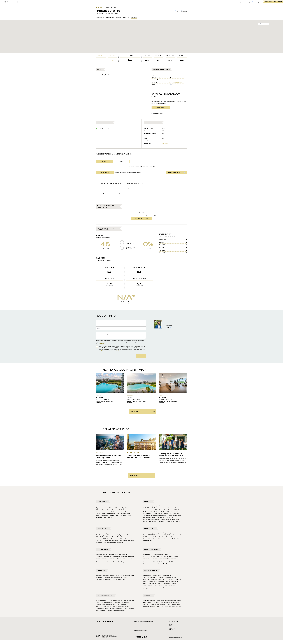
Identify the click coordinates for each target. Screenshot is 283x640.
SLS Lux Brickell (154, 513)
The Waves (171, 606)
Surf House (149, 604)
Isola (158, 537)
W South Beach (110, 537)
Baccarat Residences (153, 519)
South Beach (103, 528)
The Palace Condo (152, 511)
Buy (221, 2)
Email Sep (166, 327)
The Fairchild (169, 579)
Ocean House (114, 540)
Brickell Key (149, 528)
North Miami (172, 75)
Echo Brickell (152, 517)
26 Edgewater (115, 511)
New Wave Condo (104, 508)
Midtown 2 (99, 575)
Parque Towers (111, 604)
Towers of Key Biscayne (118, 562)
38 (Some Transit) (166, 141)
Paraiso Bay (121, 510)
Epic (147, 556)
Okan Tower (154, 558)
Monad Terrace (124, 538)
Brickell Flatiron (161, 517)
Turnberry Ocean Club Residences (115, 610)
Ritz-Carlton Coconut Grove (154, 585)
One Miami (153, 564)
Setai (123, 535)
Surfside (147, 596)
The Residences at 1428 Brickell (158, 515)
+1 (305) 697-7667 (137, 629)
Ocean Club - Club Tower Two (121, 556)
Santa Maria (158, 510)
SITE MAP (171, 629)
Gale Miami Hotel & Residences (158, 562)
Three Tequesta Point (158, 533)
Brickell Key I (155, 535)
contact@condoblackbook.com (140, 630)
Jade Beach (126, 600)
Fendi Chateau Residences (163, 600)
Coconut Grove (150, 571)
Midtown (101, 571)
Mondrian (110, 535)
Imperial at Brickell (149, 510)
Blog (249, 2)
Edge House (122, 515)
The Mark (149, 506)
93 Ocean (178, 606)
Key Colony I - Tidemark (121, 558)
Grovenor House (162, 583)
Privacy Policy (101, 343)
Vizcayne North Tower (163, 564)
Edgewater (102, 501)
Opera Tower (109, 506)
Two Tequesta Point (171, 533)
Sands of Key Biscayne (105, 562)
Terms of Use (141, 342)
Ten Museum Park (147, 554)
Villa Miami (110, 517)
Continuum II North (111, 533)
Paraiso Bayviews (106, 511)
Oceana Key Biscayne (101, 554)
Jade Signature (104, 602)
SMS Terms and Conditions (115, 350)
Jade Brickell (152, 521)
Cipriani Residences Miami (167, 519)
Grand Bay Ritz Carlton (114, 554)
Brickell (147, 501)
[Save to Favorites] (121, 391)
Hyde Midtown (113, 575)
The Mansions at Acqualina (121, 602)
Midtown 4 (105, 575)
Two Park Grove (156, 575)
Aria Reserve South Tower (107, 515)
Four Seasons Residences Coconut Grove (156, 581)
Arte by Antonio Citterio (149, 600)
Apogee (104, 535)
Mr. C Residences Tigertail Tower (156, 579)
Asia (150, 533)
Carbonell (145, 533)
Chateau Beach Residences (114, 600)
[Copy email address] (170, 327)
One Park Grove (147, 575)
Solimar (162, 602)
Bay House (114, 510)
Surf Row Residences (159, 604)
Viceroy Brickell (176, 521)
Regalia (102, 606)
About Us (171, 624)
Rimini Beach (155, 602)
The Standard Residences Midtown (112, 577)
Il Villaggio (102, 537)
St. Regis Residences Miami (164, 521)
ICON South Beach (104, 540)
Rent (225, 2)
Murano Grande (120, 537)
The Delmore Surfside (161, 606)
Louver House (115, 538)
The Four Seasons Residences (159, 508)
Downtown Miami (151, 549)
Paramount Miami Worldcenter (164, 556)
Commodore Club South (107, 558)
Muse (111, 602)
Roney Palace (123, 540)
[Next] (185, 383)
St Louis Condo (165, 537)
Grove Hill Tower (151, 583)
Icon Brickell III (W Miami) (165, 511)
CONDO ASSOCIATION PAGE (175, 627)
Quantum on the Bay (120, 506)
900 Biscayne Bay (158, 554)
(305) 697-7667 (168, 325)
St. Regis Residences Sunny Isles (118, 608)
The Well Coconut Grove (153, 587)
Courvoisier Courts (150, 537)
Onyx (105, 517)
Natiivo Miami (163, 558)
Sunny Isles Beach (105, 596)
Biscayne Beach (105, 510)
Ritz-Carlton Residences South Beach (113, 542)
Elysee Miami (124, 511)
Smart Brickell (163, 513)
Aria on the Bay (119, 508)
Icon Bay (112, 508)
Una (169, 513)
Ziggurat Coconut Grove (168, 587)
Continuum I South (101, 533)
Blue (116, 515)
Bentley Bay (117, 535)
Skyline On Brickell (168, 510)
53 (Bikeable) (165, 143)
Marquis (152, 556)
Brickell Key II (164, 535)
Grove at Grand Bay (155, 577)
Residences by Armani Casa (113, 606)
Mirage (173, 600)
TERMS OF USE (172, 628)
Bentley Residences (101, 600)
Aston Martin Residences (155, 560)
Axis (144, 506)
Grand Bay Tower (108, 556)
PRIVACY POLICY (172, 631)
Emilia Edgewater (106, 513)
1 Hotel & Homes (106, 538)
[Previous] (98, 383)
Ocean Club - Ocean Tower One (107, 560)
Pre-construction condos (175, 623)
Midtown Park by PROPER (119, 579)
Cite (97, 506)
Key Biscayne (103, 549)
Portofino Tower (122, 533)
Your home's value (173, 621)
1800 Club (102, 506)
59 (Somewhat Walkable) (175, 82)
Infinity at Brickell (157, 506)
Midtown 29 (107, 579)
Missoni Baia (115, 513)
